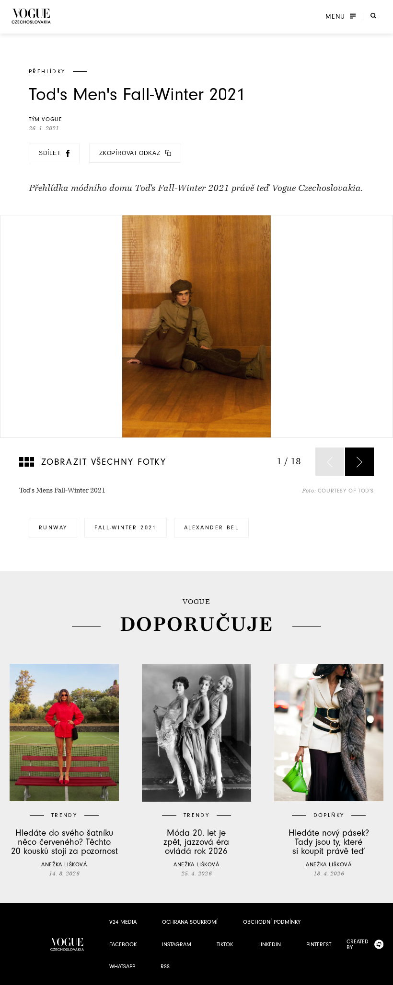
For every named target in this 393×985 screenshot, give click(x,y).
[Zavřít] (383, 975)
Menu (335, 17)
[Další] (359, 462)
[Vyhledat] (373, 16)
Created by (358, 944)
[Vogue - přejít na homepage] (31, 16)
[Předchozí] (329, 462)
